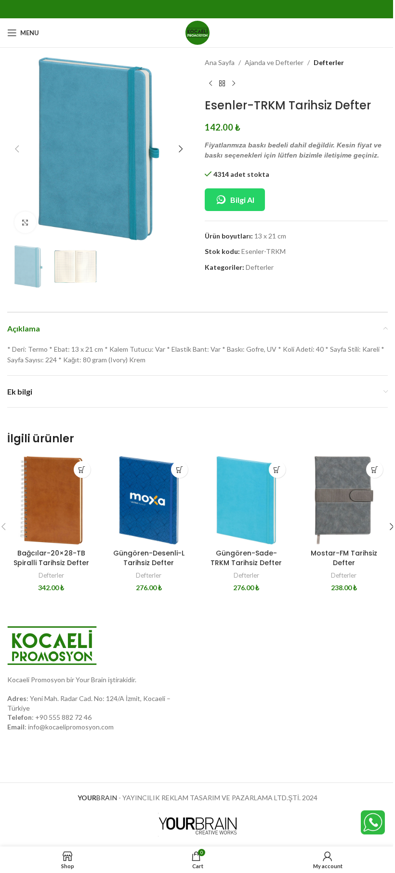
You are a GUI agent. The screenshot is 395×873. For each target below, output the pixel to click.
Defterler (329, 62)
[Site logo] (197, 32)
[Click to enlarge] (25, 222)
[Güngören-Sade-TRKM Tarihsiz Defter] (246, 500)
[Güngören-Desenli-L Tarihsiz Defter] (149, 500)
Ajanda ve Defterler (274, 62)
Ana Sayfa (220, 62)
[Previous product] (210, 83)
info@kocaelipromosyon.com (71, 727)
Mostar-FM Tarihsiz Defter (344, 558)
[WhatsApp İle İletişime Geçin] (373, 822)
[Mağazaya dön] (222, 83)
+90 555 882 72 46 (63, 717)
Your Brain (91, 679)
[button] (16, 149)
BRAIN (97, 798)
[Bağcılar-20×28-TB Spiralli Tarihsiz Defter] (51, 500)
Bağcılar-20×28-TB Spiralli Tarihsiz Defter (51, 558)
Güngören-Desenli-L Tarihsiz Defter (148, 558)
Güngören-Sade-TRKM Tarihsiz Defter (246, 558)
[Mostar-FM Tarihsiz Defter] (344, 500)
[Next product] (233, 83)
